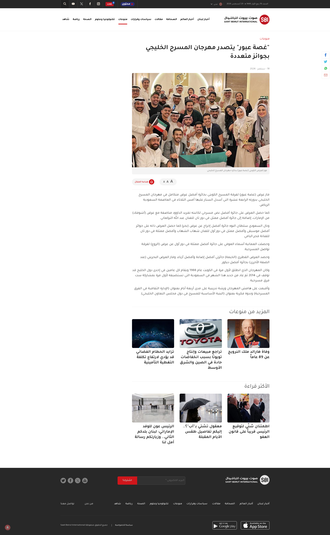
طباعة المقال (141, 182)
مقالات (159, 19)
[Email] (326, 75)
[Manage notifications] (7, 527)
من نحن (89, 504)
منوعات (122, 19)
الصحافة (171, 19)
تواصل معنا (67, 504)
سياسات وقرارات (141, 19)
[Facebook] (326, 55)
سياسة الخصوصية (124, 525)
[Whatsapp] (326, 68)
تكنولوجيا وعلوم (105, 19)
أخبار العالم (187, 19)
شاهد (65, 19)
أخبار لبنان (203, 19)
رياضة (76, 19)
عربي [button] (215, 4)
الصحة (87, 19)
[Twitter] (326, 61)
